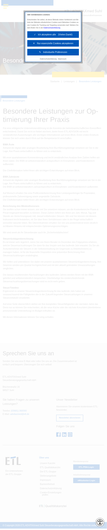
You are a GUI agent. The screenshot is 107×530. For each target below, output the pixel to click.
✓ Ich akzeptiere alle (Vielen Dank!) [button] (53, 34)
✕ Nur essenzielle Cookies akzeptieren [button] (53, 43)
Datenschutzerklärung (52, 28)
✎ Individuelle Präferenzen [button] (53, 52)
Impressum (62, 59)
